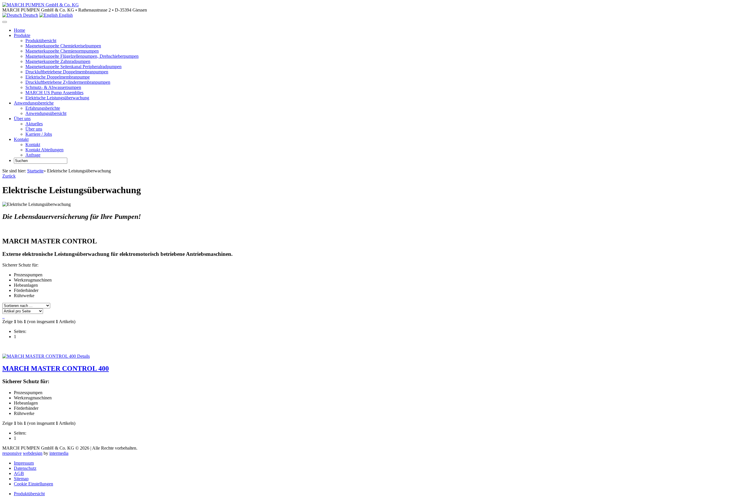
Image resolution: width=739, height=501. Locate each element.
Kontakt (32, 144)
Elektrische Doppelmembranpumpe (57, 77)
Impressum (24, 463)
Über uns (33, 128)
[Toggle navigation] (4, 22)
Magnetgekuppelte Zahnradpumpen (57, 61)
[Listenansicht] (2, 316)
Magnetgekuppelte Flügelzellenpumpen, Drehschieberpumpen (82, 56)
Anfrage (32, 154)
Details (83, 356)
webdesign (32, 453)
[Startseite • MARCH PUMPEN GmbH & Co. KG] (40, 4)
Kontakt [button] (21, 139)
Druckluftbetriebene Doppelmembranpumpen (66, 71)
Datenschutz (25, 468)
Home (19, 30)
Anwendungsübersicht (45, 113)
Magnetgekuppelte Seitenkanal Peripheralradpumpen (73, 66)
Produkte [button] (22, 35)
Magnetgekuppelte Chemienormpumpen (62, 51)
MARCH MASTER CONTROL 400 (55, 368)
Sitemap (21, 478)
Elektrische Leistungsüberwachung (57, 97)
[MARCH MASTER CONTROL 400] (39, 356)
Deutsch (30, 15)
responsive (12, 453)
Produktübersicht (40, 40)
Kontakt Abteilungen (44, 149)
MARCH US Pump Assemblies (54, 92)
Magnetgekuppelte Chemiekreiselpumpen (63, 45)
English (65, 15)
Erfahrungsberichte (42, 108)
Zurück (9, 176)
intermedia (58, 453)
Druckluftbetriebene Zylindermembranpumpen (67, 82)
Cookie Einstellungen (33, 483)
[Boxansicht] (4, 316)
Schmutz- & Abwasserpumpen (53, 87)
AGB (19, 473)
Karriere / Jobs (38, 134)
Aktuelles (34, 123)
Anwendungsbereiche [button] (34, 102)
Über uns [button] (22, 118)
